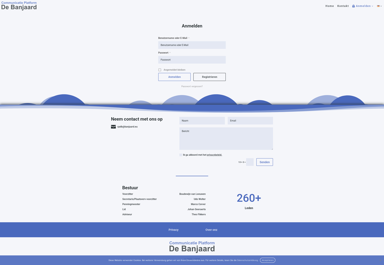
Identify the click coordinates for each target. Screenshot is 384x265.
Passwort (164, 52)
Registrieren (209, 76)
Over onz (211, 230)
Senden (265, 162)
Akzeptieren (268, 260)
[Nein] (380, 260)
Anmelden (363, 5)
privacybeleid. (214, 154)
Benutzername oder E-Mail (173, 38)
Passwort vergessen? (192, 86)
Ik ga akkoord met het (202, 154)
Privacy (173, 230)
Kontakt (343, 5)
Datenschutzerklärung (247, 260)
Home (330, 5)
